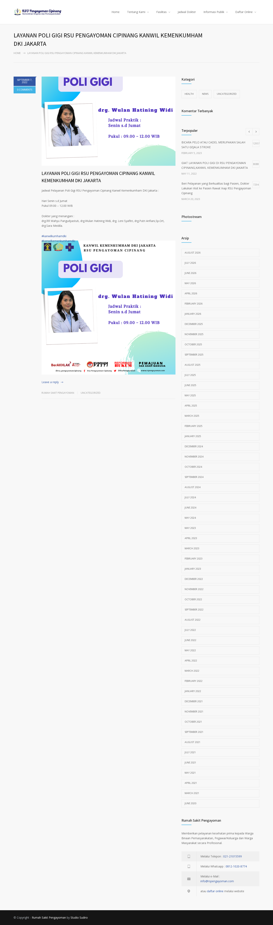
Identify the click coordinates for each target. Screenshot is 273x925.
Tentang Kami (136, 12)
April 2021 (191, 783)
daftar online (215, 891)
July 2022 (190, 630)
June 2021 (190, 762)
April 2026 (191, 293)
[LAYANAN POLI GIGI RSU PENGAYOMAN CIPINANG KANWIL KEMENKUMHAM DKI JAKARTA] (108, 121)
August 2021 (192, 742)
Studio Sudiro (79, 917)
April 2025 (191, 405)
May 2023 (190, 528)
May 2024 (190, 517)
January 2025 (193, 436)
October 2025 (193, 344)
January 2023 (193, 568)
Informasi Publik (213, 12)
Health (189, 94)
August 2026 (192, 252)
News (205, 94)
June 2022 (190, 640)
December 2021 (194, 701)
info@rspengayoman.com (217, 881)
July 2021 (190, 752)
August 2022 (192, 619)
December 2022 (194, 579)
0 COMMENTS (24, 89)
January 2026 (193, 314)
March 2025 (192, 416)
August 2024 (192, 487)
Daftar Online (244, 12)
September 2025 (194, 354)
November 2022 (194, 589)
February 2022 (193, 681)
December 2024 (194, 446)
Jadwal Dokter (187, 12)
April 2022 (191, 660)
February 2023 (193, 558)
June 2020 (190, 803)
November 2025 (194, 334)
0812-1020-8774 (236, 866)
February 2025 (193, 426)
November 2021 (194, 711)
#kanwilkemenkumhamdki (58, 241)
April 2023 (191, 538)
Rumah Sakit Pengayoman (58, 393)
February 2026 (193, 303)
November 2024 (194, 456)
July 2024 (190, 497)
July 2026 (190, 263)
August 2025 (192, 365)
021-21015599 (232, 856)
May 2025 (190, 395)
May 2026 (190, 283)
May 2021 (190, 772)
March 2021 (192, 793)
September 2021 (194, 732)
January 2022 (193, 691)
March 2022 (192, 670)
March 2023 (192, 548)
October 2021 (193, 721)
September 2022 (194, 609)
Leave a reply (50, 382)
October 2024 (193, 466)
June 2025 (190, 385)
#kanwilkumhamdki (54, 236)
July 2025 (190, 375)
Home (116, 12)
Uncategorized (91, 393)
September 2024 (194, 477)
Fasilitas (161, 12)
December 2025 (194, 324)
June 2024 (190, 507)
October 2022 (193, 599)
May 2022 (190, 650)
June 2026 (190, 273)
